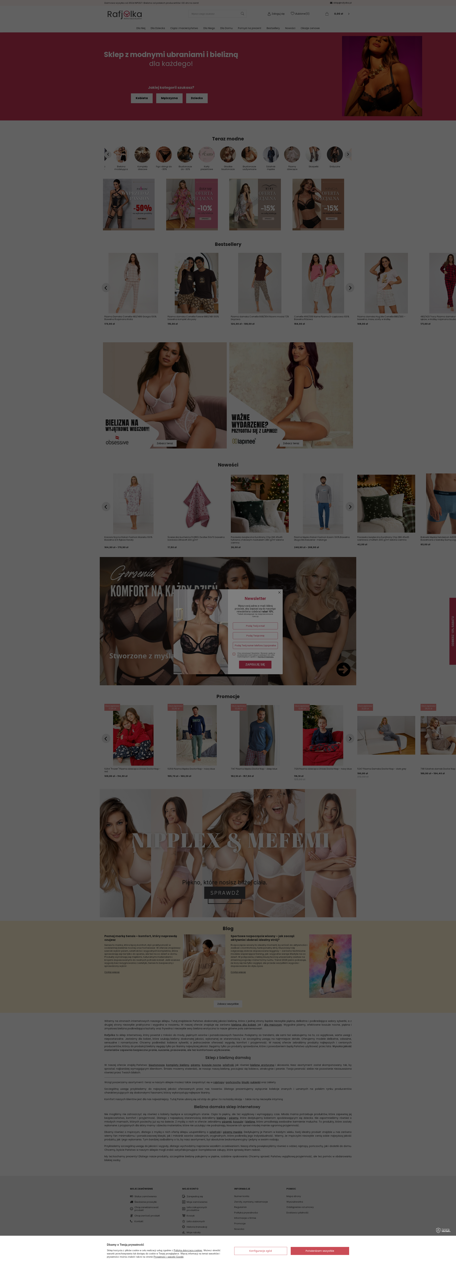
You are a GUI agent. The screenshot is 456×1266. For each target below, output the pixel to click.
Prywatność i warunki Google (168, 1256)
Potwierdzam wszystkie (320, 1251)
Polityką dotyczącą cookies (188, 1250)
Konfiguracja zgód (260, 1251)
